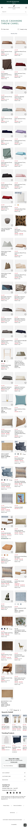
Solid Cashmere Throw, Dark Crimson (6, 207)
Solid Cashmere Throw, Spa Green (6, 163)
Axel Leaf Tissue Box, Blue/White (5, 726)
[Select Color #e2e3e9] (15, 604)
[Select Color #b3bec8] (15, 454)
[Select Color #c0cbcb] (18, 604)
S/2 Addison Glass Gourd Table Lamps (16, 726)
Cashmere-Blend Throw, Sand (20, 253)
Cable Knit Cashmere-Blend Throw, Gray (6, 387)
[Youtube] (14, 792)
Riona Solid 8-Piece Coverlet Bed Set (19, 458)
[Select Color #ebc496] (18, 205)
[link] (14, 773)
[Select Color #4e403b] (4, 361)
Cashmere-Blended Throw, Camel (19, 97)
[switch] (19, 29)
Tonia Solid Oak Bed (6, 533)
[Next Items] (20, 710)
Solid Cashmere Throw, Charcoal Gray (6, 185)
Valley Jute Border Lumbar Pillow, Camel (20, 531)
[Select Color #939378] (7, 629)
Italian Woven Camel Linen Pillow (6, 252)
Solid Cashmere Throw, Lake (6, 119)
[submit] (25, 11)
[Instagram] (8, 792)
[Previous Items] (7, 710)
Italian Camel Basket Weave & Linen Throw (20, 364)
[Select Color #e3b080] (7, 555)
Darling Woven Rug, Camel (19, 679)
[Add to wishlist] (12, 47)
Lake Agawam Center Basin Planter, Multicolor (20, 630)
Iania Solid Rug (4, 455)
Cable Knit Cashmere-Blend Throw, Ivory (20, 387)
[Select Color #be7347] (4, 555)
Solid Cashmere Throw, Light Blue (20, 163)
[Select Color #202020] (4, 529)
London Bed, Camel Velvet (19, 581)
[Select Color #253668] (2, 629)
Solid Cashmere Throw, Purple (6, 97)
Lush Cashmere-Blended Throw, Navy (21, 341)
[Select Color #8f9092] (18, 454)
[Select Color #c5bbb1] (21, 454)
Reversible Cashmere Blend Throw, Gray (6, 319)
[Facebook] (17, 792)
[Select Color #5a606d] (4, 480)
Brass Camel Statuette (6, 607)
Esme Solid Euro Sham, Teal (20, 409)
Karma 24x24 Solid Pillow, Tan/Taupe (21, 557)
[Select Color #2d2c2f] (2, 361)
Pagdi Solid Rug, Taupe (6, 654)
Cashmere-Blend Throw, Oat (20, 52)
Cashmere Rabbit (19, 507)
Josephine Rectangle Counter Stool (6, 365)
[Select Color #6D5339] (2, 529)
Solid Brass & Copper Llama (20, 656)
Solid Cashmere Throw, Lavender (20, 141)
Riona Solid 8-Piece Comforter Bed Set (6, 484)
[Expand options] (24, 772)
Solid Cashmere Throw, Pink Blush (20, 185)
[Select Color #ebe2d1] (2, 555)
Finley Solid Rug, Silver (6, 507)
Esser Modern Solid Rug (7, 632)
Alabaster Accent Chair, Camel (6, 678)
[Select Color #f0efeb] (15, 205)
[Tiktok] (11, 792)
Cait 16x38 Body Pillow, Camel (20, 434)
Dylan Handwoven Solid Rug (20, 608)
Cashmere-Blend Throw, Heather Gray (7, 341)
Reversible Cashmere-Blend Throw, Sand (20, 297)
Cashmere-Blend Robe (20, 209)
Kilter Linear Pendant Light (6, 409)
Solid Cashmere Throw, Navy (6, 141)
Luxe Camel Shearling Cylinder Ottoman (6, 228)
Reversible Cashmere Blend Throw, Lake (6, 297)
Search (4, 11)
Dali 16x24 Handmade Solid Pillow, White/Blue (20, 481)
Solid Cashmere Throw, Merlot (20, 74)
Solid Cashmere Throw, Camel (6, 52)
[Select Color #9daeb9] (21, 604)
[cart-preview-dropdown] (26, 7)
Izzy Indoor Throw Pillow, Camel (20, 231)
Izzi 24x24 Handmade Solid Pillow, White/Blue (7, 581)
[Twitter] (20, 792)
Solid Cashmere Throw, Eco (20, 119)
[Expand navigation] (3, 7)
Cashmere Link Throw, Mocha (6, 75)
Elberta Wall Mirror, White (6, 747)
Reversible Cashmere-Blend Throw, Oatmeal (20, 319)
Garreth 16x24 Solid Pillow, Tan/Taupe (5, 431)
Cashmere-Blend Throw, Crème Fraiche (20, 275)
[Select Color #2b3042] (4, 629)
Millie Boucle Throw (6, 560)
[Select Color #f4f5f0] (7, 361)
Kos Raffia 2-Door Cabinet (16, 747)
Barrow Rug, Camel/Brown (4, 703)
